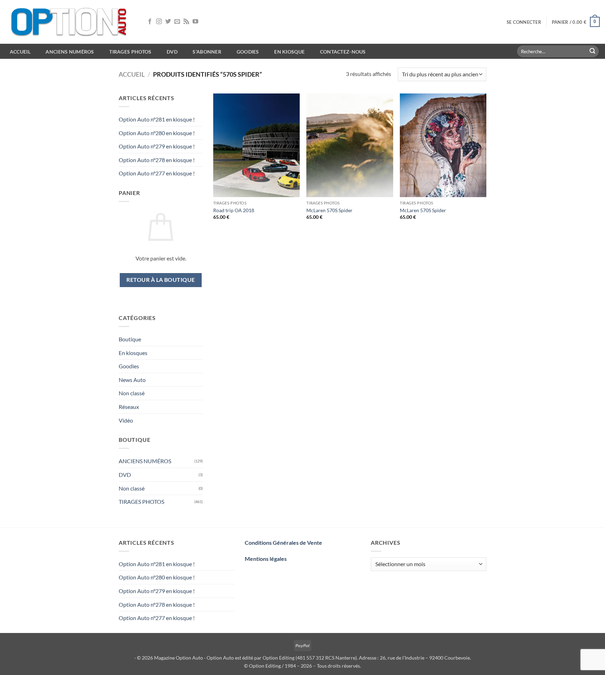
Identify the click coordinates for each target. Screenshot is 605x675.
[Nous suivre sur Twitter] (168, 22)
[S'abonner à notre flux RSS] (186, 22)
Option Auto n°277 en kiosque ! (157, 173)
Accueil (132, 74)
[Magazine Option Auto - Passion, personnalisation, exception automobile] (70, 22)
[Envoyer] (592, 51)
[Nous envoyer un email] (177, 22)
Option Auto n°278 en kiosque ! (157, 159)
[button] (524, 22)
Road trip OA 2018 (233, 210)
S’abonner (207, 52)
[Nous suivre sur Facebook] (150, 22)
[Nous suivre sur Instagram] (159, 22)
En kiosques (133, 352)
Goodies (248, 52)
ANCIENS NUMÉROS (145, 461)
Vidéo (126, 420)
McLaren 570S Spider (329, 210)
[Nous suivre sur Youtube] (195, 22)
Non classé (132, 393)
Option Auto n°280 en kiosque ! (157, 133)
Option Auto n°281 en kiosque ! (157, 119)
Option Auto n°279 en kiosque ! (157, 146)
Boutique (130, 339)
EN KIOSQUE (289, 52)
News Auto (132, 379)
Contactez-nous (343, 52)
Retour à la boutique (160, 280)
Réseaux (129, 406)
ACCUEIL (20, 52)
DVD (125, 474)
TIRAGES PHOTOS (141, 501)
